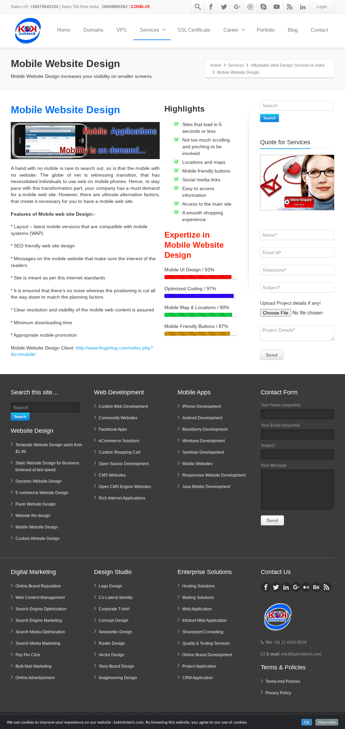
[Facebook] (211, 6)
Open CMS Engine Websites (125, 486)
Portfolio (266, 30)
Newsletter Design (115, 632)
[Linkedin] (303, 6)
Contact (319, 30)
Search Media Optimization (40, 632)
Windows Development (203, 440)
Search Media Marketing (37, 643)
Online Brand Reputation (38, 586)
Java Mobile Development (206, 486)
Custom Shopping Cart (119, 452)
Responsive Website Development (214, 475)
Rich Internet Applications (122, 498)
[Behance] (316, 587)
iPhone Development (201, 406)
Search (269, 118)
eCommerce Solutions (119, 440)
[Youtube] (276, 6)
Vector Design (111, 654)
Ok (306, 722)
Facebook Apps (113, 429)
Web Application (197, 609)
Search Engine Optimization (41, 609)
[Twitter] (224, 6)
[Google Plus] (237, 6)
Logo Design (110, 586)
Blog (292, 30)
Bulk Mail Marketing (33, 666)
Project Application (199, 666)
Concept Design (113, 620)
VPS (122, 30)
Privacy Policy (278, 693)
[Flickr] (306, 587)
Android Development (202, 418)
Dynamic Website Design (38, 481)
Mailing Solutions (198, 597)
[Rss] (289, 6)
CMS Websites (112, 475)
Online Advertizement (35, 677)
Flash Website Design (35, 504)
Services (149, 30)
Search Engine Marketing (38, 620)
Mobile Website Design (65, 109)
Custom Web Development (123, 406)
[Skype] (263, 6)
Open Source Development (124, 463)
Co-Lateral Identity (115, 597)
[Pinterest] (250, 6)
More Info (327, 722)
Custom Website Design (37, 538)
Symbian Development (203, 452)
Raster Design (112, 643)
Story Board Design (116, 666)
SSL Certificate (194, 30)
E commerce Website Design (41, 492)
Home (63, 30)
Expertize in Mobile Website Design (194, 245)
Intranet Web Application (204, 620)
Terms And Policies (282, 681)
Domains (93, 30)
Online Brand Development (207, 654)
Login (322, 6)
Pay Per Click (27, 654)
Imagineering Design (118, 677)
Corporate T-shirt (114, 609)
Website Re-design (33, 515)
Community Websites (118, 418)
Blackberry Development (204, 429)
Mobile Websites (197, 463)
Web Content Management (40, 597)
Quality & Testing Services (206, 643)
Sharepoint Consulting (202, 632)
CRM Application (197, 677)
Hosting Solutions (198, 586)
